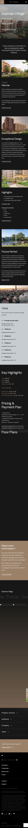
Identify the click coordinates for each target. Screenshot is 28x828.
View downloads (6, 574)
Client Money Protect (16, 825)
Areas (4, 732)
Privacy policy (8, 825)
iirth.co (5, 823)
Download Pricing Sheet (7, 426)
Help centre (6, 747)
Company (5, 726)
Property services (8, 713)
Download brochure (9, 29)
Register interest (7, 24)
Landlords (5, 719)
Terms (3, 825)
